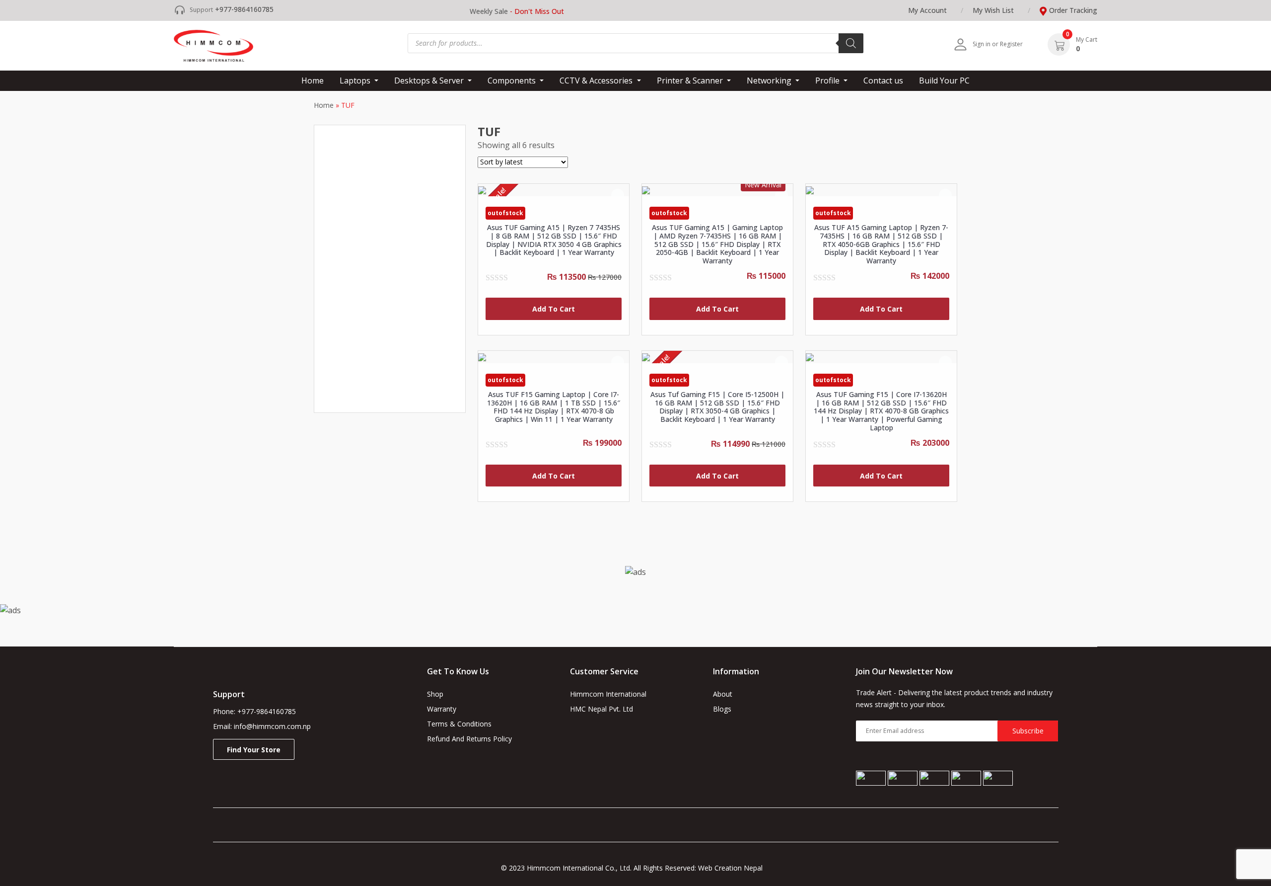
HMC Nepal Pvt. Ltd (601, 709)
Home (312, 80)
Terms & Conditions (459, 723)
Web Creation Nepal (734, 868)
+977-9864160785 (244, 9)
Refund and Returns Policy (469, 738)
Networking (770, 80)
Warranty (441, 709)
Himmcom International (608, 694)
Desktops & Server (430, 80)
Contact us (883, 80)
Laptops (356, 80)
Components (513, 80)
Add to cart (553, 309)
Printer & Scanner (691, 80)
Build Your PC (944, 80)
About (722, 694)
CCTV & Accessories (597, 80)
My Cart (1086, 40)
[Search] (851, 43)
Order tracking (1073, 10)
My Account (927, 10)
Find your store (254, 749)
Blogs (722, 709)
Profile (828, 80)
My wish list (993, 10)
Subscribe (1028, 730)
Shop (435, 694)
